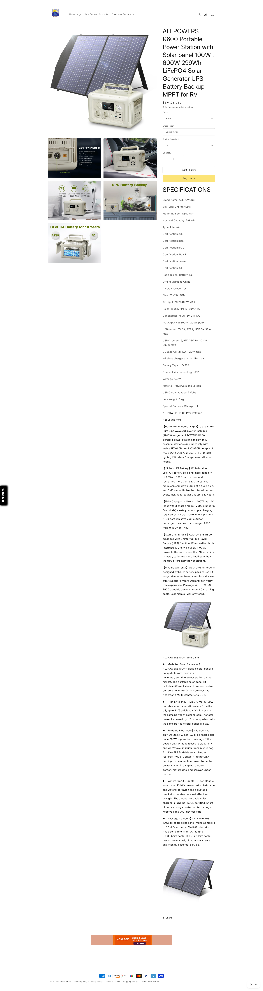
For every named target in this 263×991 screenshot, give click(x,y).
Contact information (150, 981)
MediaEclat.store (63, 982)
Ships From (168, 126)
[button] (122, 14)
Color (165, 112)
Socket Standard (171, 139)
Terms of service (113, 981)
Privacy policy (96, 981)
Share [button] (169, 917)
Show (3, 495)
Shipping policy (130, 981)
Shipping (167, 107)
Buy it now (189, 178)
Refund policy (80, 981)
